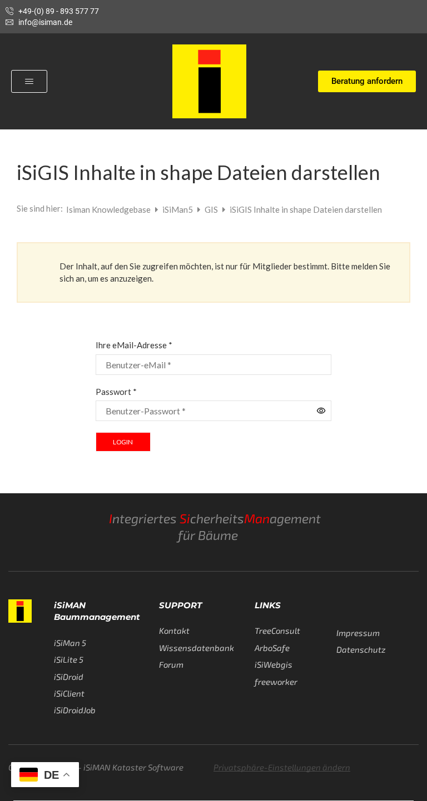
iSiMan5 (178, 209)
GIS (212, 209)
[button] (29, 81)
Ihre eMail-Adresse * (134, 345)
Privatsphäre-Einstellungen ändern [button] (282, 767)
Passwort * (116, 392)
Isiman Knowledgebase (109, 209)
